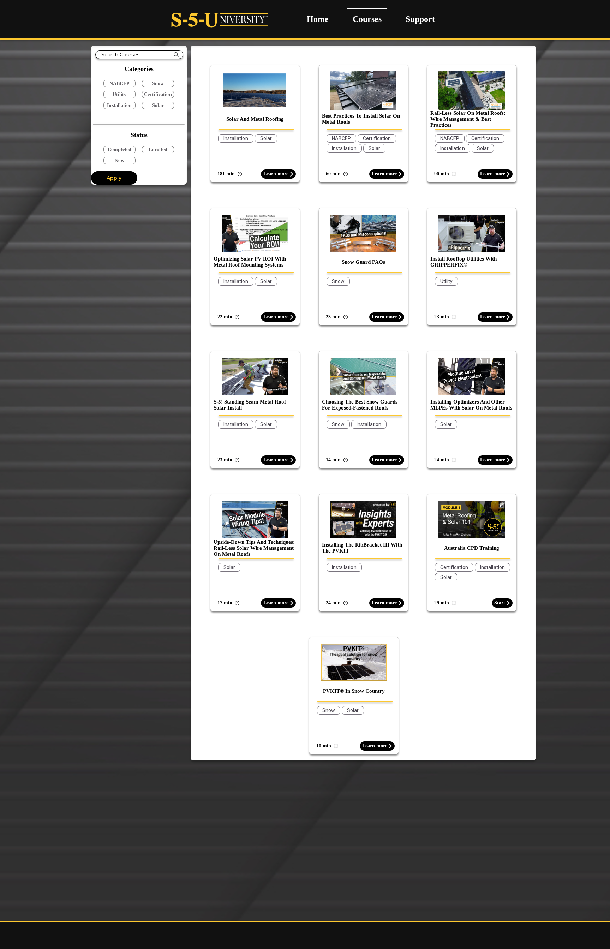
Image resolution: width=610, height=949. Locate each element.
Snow (158, 83)
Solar (158, 105)
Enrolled (158, 149)
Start (499, 602)
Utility (120, 94)
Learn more (275, 174)
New (119, 160)
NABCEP (119, 83)
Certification (158, 94)
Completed (119, 149)
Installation (119, 105)
